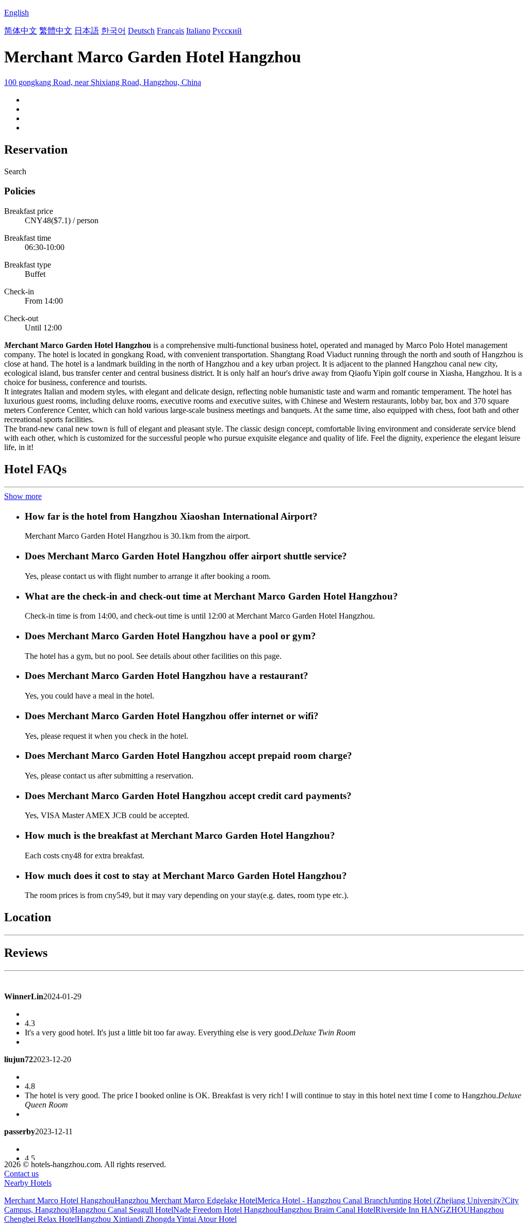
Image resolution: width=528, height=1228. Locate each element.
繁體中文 (55, 30)
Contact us (21, 1173)
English (16, 12)
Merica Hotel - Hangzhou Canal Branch (322, 1200)
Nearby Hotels (28, 1183)
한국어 (113, 30)
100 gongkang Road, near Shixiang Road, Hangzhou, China (102, 82)
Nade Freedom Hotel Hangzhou (225, 1209)
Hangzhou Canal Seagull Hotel (122, 1209)
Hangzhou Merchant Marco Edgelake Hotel (185, 1200)
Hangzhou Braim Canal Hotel (326, 1209)
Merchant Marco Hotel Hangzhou (59, 1200)
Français (170, 30)
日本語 (86, 30)
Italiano (198, 30)
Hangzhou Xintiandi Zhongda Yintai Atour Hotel (157, 1219)
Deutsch (141, 30)
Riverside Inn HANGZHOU (422, 1209)
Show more (23, 496)
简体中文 (20, 30)
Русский (227, 30)
